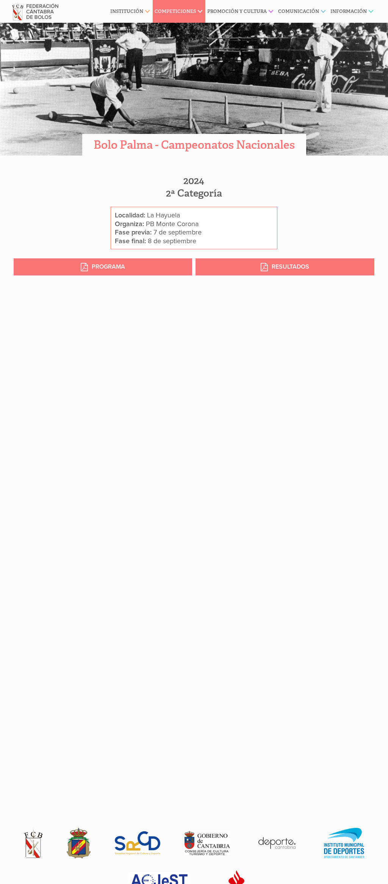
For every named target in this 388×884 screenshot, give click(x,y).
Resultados (290, 267)
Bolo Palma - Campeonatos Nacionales (194, 144)
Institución (126, 11)
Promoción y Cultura (237, 11)
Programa (108, 267)
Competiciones (175, 11)
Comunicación (298, 11)
